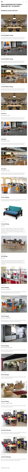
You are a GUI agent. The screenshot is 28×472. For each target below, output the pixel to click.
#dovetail (11, 37)
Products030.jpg (5, 224)
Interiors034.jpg (5, 287)
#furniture (14, 37)
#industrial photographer (17, 199)
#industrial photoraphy (14, 229)
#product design (17, 230)
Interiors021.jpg (5, 401)
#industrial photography (21, 37)
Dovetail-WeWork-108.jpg (7, 86)
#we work (22, 38)
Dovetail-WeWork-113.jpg (7, 59)
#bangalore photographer (5, 37)
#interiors (10, 349)
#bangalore (3, 228)
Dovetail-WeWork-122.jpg (7, 35)
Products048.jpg (5, 197)
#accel (4, 349)
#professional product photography (19, 231)
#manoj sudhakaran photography (6, 38)
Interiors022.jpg (5, 374)
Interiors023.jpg (5, 345)
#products (15, 262)
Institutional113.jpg (6, 430)
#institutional (24, 199)
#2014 (2, 260)
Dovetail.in (3, 113)
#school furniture (17, 200)
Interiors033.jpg (5, 316)
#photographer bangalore (16, 38)
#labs (2, 200)
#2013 (2, 349)
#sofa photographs (4, 232)
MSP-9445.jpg (4, 256)
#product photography (9, 231)
